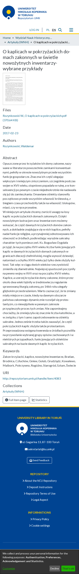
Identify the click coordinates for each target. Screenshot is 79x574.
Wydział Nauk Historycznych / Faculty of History (33, 37)
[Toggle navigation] (71, 29)
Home (7, 37)
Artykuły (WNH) (18, 42)
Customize (9, 568)
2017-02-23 (10, 133)
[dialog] (39, 562)
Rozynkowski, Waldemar (18, 146)
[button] (48, 30)
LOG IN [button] (34, 29)
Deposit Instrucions (40, 487)
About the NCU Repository (40, 480)
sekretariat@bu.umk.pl (41, 449)
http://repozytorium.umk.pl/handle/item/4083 (32, 378)
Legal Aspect (40, 499)
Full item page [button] (17, 400)
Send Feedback (40, 460)
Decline (54, 568)
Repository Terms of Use (40, 493)
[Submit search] (60, 30)
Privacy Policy (40, 519)
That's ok (68, 568)
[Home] (27, 12)
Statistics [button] (41, 400)
